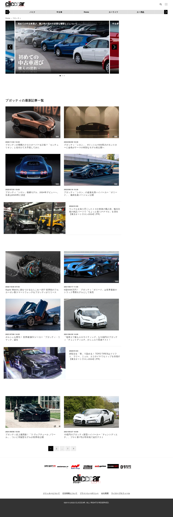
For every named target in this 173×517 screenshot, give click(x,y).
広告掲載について (69, 493)
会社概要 (105, 493)
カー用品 (140, 12)
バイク (32, 12)
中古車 (59, 12)
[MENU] (166, 4)
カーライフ (113, 12)
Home (86, 12)
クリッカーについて (51, 493)
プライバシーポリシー (89, 493)
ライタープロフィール (120, 493)
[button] (166, 12)
